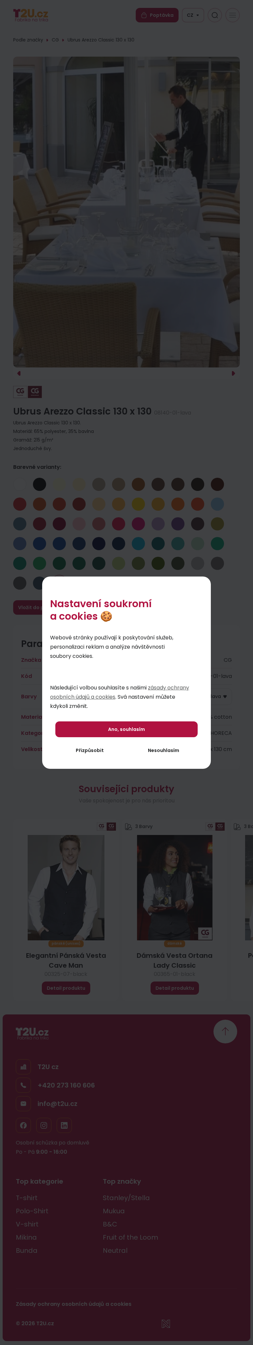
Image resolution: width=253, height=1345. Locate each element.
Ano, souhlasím (126, 729)
